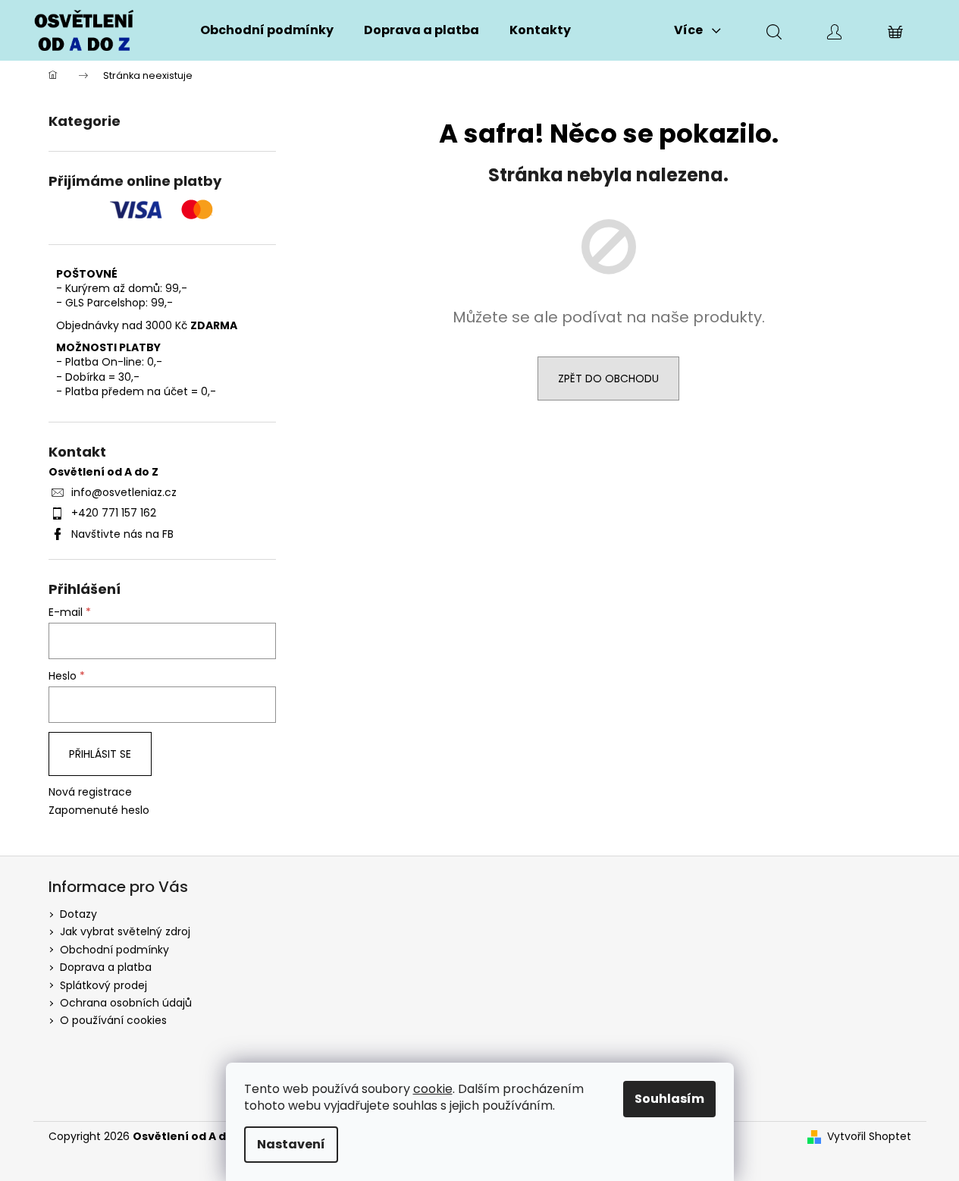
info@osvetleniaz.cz (124, 492)
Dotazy (78, 914)
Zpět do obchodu (608, 378)
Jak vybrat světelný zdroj (125, 931)
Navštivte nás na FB (122, 534)
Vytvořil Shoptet (869, 1136)
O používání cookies (113, 1020)
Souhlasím (669, 1098)
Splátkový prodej (103, 985)
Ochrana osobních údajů (126, 1002)
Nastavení (291, 1144)
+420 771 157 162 (113, 512)
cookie (433, 1089)
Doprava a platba (106, 967)
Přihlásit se (100, 754)
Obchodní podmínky (114, 949)
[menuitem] (267, 30)
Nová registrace (90, 792)
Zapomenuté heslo (99, 810)
